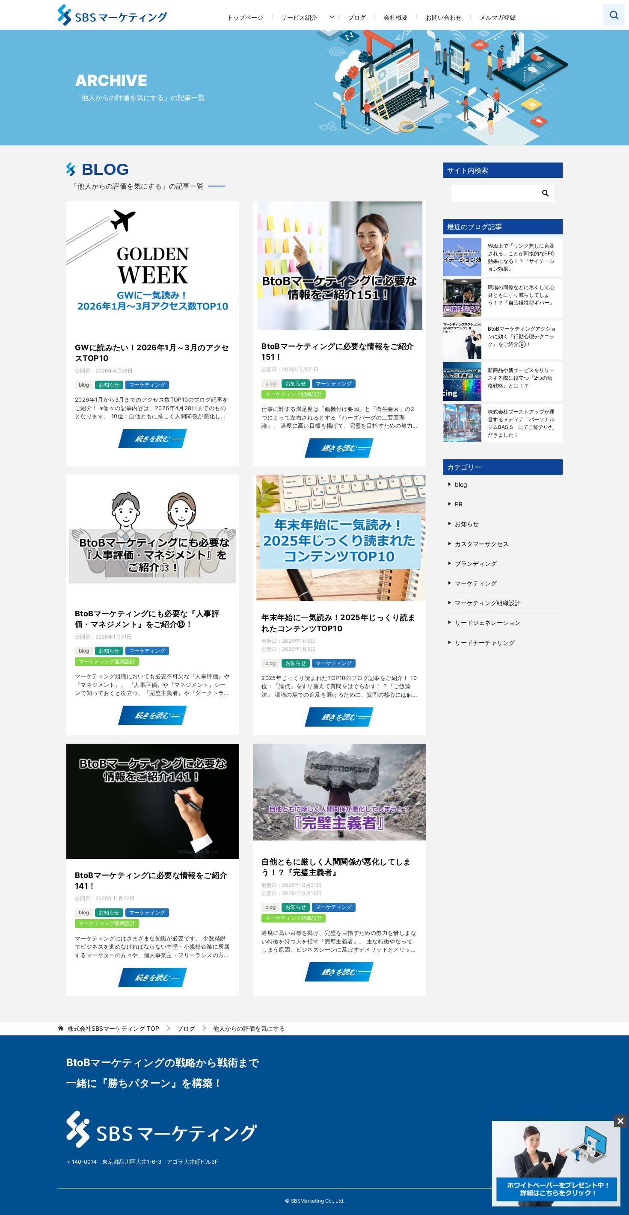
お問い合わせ (444, 17)
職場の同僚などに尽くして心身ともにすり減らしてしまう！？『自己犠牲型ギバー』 (521, 295)
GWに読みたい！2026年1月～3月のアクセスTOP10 (152, 353)
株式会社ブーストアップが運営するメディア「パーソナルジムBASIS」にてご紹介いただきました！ (521, 423)
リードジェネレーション (488, 622)
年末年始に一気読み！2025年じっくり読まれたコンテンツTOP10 (338, 623)
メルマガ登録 (498, 17)
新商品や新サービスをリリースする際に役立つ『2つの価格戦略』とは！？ (521, 378)
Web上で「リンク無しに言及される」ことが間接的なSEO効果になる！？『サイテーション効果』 (521, 257)
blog (84, 384)
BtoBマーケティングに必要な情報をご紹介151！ (337, 351)
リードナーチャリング (485, 642)
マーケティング (147, 384)
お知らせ (109, 384)
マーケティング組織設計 (293, 394)
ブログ (357, 17)
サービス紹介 (299, 17)
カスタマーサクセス (482, 543)
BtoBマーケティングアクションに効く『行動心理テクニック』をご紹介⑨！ (522, 336)
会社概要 (396, 17)
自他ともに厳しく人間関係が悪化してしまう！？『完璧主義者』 (336, 867)
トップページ (245, 17)
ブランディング (476, 563)
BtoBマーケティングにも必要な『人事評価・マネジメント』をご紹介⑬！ (147, 619)
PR (459, 504)
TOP (113, 1028)
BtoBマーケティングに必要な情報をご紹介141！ (151, 880)
